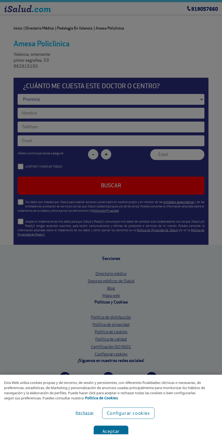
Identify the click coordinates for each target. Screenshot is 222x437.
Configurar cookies (128, 413)
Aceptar (111, 431)
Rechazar (85, 412)
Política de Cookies (101, 398)
